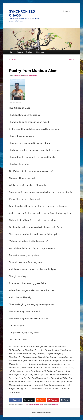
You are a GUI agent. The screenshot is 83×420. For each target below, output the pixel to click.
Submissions (40, 52)
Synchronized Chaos (30, 75)
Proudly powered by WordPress (41, 413)
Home (11, 52)
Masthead (29, 52)
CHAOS (26, 405)
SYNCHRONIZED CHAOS (22, 13)
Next (71, 59)
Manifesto (20, 52)
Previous (12, 59)
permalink (55, 405)
